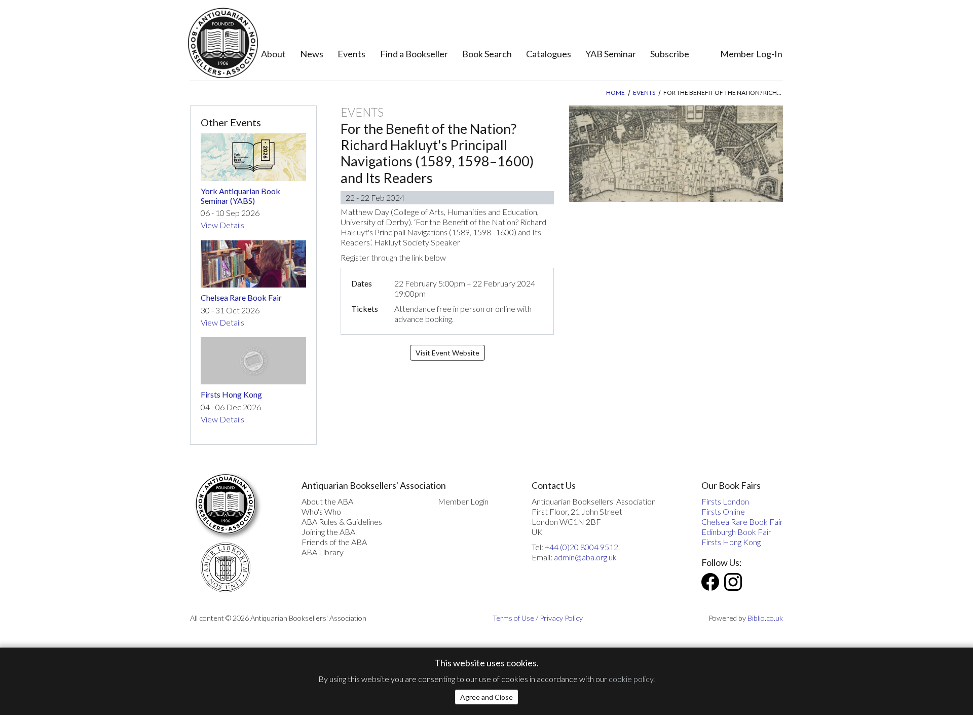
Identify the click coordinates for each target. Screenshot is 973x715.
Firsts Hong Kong (231, 394)
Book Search (487, 53)
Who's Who (321, 511)
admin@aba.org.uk (585, 557)
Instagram (733, 582)
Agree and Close (486, 697)
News (311, 53)
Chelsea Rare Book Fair (241, 297)
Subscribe (669, 53)
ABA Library (323, 552)
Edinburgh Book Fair (736, 532)
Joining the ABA (328, 532)
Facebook (710, 582)
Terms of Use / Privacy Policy (538, 618)
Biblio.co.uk (765, 618)
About (273, 53)
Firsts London (725, 501)
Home (615, 92)
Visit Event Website (447, 352)
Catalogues (548, 53)
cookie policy (631, 679)
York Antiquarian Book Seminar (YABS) (240, 195)
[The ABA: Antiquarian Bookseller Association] (223, 43)
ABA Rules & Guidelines (342, 521)
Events (351, 53)
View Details (222, 225)
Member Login (463, 501)
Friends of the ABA (334, 542)
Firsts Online (723, 511)
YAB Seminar (610, 53)
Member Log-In (751, 53)
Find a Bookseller (414, 53)
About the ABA (327, 501)
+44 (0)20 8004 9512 (581, 547)
